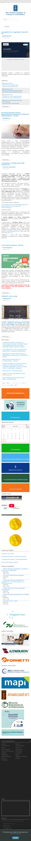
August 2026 (15, 426)
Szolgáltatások (5, 754)
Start (3, 383)
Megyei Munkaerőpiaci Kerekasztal (6, 757)
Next (11, 385)
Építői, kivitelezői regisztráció (8, 751)
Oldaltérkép (4, 744)
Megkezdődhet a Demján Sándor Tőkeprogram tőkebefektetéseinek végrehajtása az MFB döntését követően (15, 355)
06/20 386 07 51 (8, 232)
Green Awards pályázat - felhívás (12, 245)
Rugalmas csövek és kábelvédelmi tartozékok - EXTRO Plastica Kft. (14, 374)
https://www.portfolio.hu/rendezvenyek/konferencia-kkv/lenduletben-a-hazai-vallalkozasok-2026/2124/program (15, 206)
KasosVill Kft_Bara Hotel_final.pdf (10, 103)
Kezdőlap (17, 754)
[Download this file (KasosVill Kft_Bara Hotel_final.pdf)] (15, 101)
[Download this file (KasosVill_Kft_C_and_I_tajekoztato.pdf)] (15, 95)
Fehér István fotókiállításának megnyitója (13, 575)
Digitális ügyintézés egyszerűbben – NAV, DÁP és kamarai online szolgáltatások (15, 569)
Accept (15, 838)
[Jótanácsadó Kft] (15, 695)
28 (19, 438)
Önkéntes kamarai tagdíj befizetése (15, 397)
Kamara (3, 747)
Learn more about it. (15, 833)
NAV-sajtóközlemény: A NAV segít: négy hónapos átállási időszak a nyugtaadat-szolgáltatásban (14, 350)
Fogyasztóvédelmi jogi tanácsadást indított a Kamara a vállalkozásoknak (13, 378)
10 (8, 385)
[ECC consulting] (15, 671)
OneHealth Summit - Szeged (10, 601)
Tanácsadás (18, 747)
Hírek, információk (5, 745)
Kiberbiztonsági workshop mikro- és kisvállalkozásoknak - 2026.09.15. (11, 360)
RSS (11, 22)
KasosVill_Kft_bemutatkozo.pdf (10, 86)
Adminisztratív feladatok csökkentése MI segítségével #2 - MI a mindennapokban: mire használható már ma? (13, 582)
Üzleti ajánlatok (18, 751)
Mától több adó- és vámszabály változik (12, 370)
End (16, 385)
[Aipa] (15, 640)
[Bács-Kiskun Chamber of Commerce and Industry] (15, 6)
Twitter (6, 22)
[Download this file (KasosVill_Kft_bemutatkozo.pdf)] (15, 84)
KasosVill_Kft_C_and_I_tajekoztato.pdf (11, 97)
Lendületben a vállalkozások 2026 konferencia (13, 164)
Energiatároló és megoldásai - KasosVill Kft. (15, 33)
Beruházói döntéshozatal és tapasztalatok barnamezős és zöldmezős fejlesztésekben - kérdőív (15, 114)
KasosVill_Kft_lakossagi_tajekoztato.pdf (12, 92)
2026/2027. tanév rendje (9, 296)
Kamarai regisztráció (6, 749)
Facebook (3, 22)
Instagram (8, 22)
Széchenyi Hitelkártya (20, 745)
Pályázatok (17, 744)
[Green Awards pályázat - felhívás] (15, 261)
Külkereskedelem (19, 749)
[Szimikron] (15, 652)
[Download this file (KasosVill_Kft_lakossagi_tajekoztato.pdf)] (15, 89)
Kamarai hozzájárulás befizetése (15, 395)
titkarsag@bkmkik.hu (7, 828)
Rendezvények (18, 752)
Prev (8, 383)
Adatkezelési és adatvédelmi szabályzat (21, 757)
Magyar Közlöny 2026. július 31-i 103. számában (16, 321)
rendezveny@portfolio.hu (12, 231)
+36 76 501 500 (6, 826)
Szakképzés (4, 752)
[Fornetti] (15, 660)
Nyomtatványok (5, 760)
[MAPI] (15, 683)
